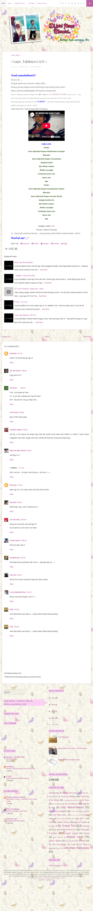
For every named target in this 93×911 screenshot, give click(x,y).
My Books (52, 826)
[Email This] (10, 249)
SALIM (52, 94)
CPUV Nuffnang (57, 804)
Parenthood (20, 3)
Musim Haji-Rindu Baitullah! (23, 262)
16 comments (36, 67)
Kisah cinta (41, 3)
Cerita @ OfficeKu (68, 796)
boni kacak (14, 412)
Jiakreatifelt (50, 880)
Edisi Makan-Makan (72, 807)
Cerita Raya (84, 800)
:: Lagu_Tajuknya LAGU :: (29, 61)
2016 (53, 718)
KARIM (63, 94)
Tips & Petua (79, 840)
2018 (53, 704)
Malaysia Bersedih (80, 822)
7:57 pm (19, 485)
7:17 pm (21, 468)
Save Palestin (58, 837)
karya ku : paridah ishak (15, 757)
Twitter (35, 243)
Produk (54, 830)
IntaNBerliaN (15, 557)
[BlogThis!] (12, 249)
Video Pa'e (59, 848)
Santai (86, 833)
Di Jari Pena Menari (43, 878)
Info (87, 811)
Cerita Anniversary (70, 800)
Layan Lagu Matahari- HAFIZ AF (25, 315)
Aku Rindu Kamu (63, 737)
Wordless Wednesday (77, 848)
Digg (65, 243)
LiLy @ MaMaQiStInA (18, 592)
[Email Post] (6, 248)
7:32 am (28, 592)
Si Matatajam (15, 540)
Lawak (51, 822)
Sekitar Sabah (55, 840)
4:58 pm (24, 370)
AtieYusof (13, 388)
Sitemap (31, 3)
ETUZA (8, 776)
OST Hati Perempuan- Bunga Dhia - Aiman (29, 288)
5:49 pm (21, 412)
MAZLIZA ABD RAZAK (18, 450)
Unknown (13, 353)
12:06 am (24, 540)
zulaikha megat (16, 429)
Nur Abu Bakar (15, 370)
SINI (53, 226)
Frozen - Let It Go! (20, 302)
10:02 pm (23, 519)
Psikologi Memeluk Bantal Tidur (69, 759)
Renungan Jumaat (70, 833)
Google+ (45, 243)
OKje (11, 609)
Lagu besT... (16, 55)
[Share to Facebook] (16, 249)
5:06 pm (23, 388)
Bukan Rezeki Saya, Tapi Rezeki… (17, 811)
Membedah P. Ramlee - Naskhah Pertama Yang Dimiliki (21, 800)
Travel (73, 844)
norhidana (10, 766)
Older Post (87, 336)
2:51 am (19, 575)
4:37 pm (19, 353)
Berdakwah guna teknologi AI (15, 821)
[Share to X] (14, 249)
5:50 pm (25, 429)
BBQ (81, 793)
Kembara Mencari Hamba (16, 797)
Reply (11, 362)
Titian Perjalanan (13, 809)
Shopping (68, 841)
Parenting (86, 826)
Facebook (25, 243)
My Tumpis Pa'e (67, 826)
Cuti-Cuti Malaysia (71, 804)
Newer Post (6, 336)
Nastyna (13, 502)
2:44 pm (16, 609)
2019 (53, 698)
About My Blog (54, 793)
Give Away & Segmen (58, 811)
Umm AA (13, 575)
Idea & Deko (80, 811)
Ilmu (9, 3)
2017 (53, 711)
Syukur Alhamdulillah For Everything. (17, 778)
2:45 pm (16, 626)
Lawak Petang (63, 822)
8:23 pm (19, 502)
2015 (53, 725)
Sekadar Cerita (75, 837)
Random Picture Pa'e (67, 829)
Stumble (56, 243)
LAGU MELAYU (11, 759)
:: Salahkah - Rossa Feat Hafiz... (25, 275)
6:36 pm (29, 450)
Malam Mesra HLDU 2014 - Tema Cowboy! (72, 748)
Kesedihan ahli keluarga (73, 815)
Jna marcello (15, 519)
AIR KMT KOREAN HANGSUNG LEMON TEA (20, 768)
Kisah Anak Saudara (64, 818)
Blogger (62, 878)
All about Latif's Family (69, 793)
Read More (44, 269)
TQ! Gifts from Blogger (57, 844)
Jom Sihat (57, 814)
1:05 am (23, 557)
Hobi (72, 811)
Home (3, 3)
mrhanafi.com (11, 818)
